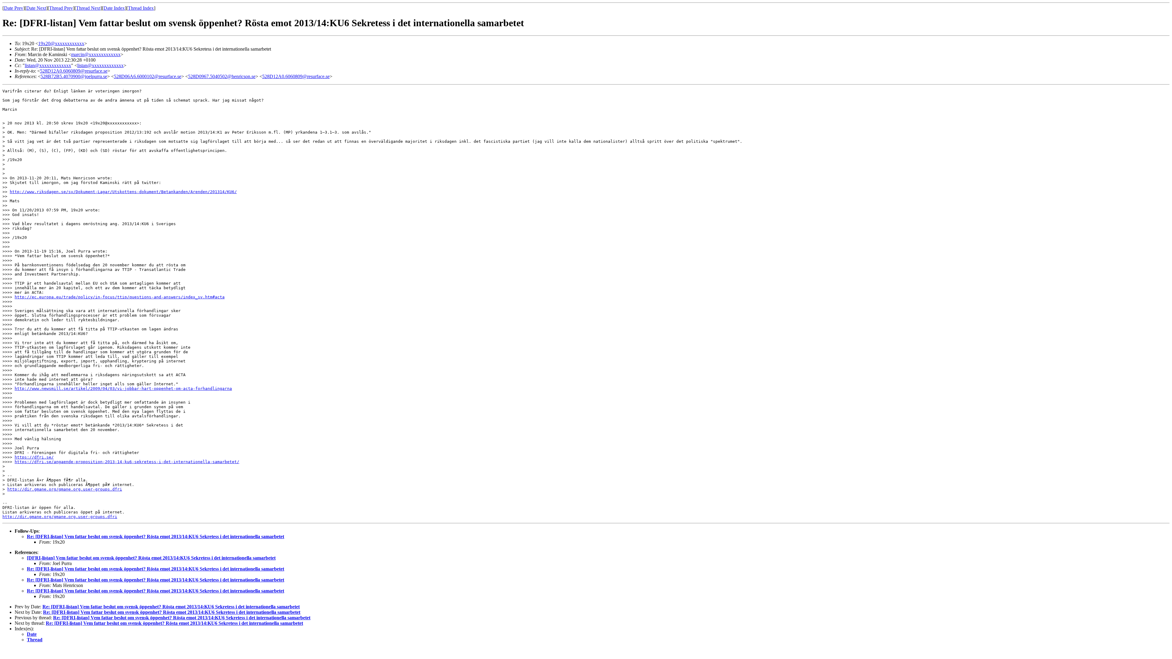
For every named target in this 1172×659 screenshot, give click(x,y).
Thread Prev (61, 8)
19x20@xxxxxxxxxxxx (61, 43)
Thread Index (141, 8)
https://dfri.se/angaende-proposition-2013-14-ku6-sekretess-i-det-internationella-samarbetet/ (127, 461)
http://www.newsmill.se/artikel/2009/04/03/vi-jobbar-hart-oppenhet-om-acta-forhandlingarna (123, 388)
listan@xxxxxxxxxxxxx (48, 65)
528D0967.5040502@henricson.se (221, 76)
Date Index (114, 8)
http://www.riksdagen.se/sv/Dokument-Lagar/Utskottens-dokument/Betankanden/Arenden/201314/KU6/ (123, 191)
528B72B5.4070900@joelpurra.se (74, 76)
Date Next (36, 8)
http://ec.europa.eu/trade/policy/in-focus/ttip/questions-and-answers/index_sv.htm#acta (120, 297)
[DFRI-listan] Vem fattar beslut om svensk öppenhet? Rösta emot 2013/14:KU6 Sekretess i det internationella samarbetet (151, 557)
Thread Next (88, 8)
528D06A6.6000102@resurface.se (147, 76)
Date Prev (13, 8)
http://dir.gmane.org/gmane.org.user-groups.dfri (64, 489)
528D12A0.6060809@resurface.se (73, 71)
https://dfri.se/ (34, 457)
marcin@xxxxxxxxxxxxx (96, 54)
